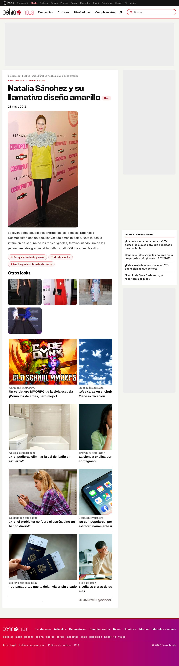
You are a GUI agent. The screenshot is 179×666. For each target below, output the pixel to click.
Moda (34, 3)
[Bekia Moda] (18, 12)
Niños (117, 629)
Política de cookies (59, 645)
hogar (107, 636)
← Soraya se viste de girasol (27, 257)
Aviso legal (9, 645)
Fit (126, 3)
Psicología (107, 3)
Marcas (144, 629)
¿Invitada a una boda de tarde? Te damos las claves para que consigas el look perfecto (149, 245)
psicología (95, 636)
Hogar (118, 3)
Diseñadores (82, 12)
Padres (64, 3)
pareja (60, 636)
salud (83, 636)
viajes (122, 636)
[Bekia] (8, 3)
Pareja (74, 3)
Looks (25, 76)
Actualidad (22, 3)
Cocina (54, 3)
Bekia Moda (14, 76)
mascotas (72, 636)
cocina (39, 636)
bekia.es (8, 636)
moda (18, 636)
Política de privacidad (32, 645)
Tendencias (45, 12)
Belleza (44, 3)
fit (114, 636)
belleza (28, 636)
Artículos (64, 12)
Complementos (105, 12)
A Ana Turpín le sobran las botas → (31, 264)
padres (50, 636)
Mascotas (85, 3)
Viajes (133, 3)
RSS (76, 645)
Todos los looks (60, 257)
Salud (96, 3)
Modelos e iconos (164, 629)
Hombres (130, 629)
